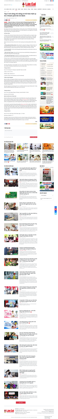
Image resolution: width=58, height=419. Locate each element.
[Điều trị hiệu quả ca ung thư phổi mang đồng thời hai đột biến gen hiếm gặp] (11, 373)
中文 (48, 0)
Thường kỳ (47, 167)
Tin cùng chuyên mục (9, 166)
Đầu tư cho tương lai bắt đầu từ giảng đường (49, 93)
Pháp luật (25, 9)
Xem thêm (21, 402)
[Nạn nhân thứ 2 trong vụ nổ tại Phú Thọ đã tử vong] (43, 78)
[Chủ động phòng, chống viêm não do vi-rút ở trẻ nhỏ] (11, 325)
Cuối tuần (51, 167)
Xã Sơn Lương (44, 75)
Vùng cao (42, 167)
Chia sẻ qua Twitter (6, 20)
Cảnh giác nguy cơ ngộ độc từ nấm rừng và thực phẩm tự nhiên (27, 235)
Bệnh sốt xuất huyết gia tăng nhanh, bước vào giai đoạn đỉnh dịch (35, 151)
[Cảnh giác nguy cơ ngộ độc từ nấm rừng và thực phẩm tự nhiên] (11, 238)
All (53, 9)
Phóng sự (35, 9)
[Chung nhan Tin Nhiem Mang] (49, 417)
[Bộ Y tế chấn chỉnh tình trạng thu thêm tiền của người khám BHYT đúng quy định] (11, 359)
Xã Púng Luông (50, 68)
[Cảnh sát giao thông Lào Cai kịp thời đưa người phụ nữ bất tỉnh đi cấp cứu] (11, 290)
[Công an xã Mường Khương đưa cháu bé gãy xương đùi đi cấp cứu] (11, 251)
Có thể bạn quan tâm (8, 141)
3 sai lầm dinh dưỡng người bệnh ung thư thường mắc (22, 151)
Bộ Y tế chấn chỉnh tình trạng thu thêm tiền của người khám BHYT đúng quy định (27, 357)
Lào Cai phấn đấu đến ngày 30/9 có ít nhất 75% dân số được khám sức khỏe (44, 33)
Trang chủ (5, 9)
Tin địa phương (43, 61)
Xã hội (16, 9)
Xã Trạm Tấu (50, 70)
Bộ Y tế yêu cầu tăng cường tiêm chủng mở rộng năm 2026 (45, 40)
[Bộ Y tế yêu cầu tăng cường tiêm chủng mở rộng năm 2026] (22, 157)
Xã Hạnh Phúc (44, 72)
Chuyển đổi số (40, 9)
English (46, 0)
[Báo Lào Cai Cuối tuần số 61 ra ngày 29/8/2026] (47, 174)
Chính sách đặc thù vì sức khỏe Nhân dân (45, 29)
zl (53, 0)
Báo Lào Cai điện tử (29, 5)
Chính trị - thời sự (9, 9)
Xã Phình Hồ (50, 72)
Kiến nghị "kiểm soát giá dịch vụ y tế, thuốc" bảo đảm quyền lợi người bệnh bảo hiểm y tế (48, 162)
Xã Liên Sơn (44, 73)
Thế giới (32, 9)
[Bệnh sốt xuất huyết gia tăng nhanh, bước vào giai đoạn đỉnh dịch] (35, 146)
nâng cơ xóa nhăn (24, 104)
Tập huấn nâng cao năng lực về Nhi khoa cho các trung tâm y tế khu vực (45, 37)
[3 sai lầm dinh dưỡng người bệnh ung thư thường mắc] (22, 146)
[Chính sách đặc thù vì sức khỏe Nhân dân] (10, 157)
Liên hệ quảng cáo (25, 0)
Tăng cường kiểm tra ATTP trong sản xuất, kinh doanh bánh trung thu (47, 151)
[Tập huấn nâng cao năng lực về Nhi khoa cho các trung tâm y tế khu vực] (11, 183)
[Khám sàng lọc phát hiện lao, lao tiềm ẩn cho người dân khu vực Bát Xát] (11, 206)
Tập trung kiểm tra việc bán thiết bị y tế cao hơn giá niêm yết (28, 214)
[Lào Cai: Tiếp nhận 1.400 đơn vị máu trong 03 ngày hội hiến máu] (11, 395)
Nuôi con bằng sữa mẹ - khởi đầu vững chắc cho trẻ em (27, 311)
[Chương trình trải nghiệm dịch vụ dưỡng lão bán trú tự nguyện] (11, 385)
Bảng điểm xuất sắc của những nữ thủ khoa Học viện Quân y (49, 83)
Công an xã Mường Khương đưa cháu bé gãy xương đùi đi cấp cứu (27, 248)
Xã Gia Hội (49, 73)
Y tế (8, 11)
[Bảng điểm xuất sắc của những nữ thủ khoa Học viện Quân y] (43, 83)
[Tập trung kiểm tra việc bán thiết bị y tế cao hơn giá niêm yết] (11, 217)
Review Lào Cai (45, 9)
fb (50, 0)
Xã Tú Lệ (43, 70)
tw (56, 213)
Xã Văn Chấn (50, 75)
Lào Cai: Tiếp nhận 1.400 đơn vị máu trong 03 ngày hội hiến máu (28, 392)
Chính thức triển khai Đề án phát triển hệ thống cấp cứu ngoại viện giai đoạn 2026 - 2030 (27, 273)
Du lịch (22, 9)
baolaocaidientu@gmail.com (21, 413)
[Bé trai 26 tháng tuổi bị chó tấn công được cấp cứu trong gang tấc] (11, 227)
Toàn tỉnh (43, 66)
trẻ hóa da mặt (25, 99)
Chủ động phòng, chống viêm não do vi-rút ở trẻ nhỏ (27, 322)
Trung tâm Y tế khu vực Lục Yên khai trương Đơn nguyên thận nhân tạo (28, 301)
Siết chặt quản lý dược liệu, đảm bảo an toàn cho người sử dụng (28, 345)
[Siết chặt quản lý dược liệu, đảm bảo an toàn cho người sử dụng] (11, 348)
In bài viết (7, 20)
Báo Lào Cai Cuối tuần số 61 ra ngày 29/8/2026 (46, 177)
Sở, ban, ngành (50, 64)
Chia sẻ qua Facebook (5, 20)
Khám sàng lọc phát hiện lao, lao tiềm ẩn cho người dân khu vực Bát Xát (27, 204)
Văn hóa (19, 9)
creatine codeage (45, 198)
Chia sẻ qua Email (9, 20)
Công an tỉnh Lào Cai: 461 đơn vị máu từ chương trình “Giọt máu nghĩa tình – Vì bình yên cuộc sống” (28, 260)
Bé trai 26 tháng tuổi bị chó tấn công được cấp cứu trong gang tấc (28, 224)
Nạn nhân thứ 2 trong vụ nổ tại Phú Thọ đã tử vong (49, 78)
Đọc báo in (48, 9)
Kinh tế (13, 9)
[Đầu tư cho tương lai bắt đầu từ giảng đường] (43, 93)
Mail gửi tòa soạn (18, 0)
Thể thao (29, 9)
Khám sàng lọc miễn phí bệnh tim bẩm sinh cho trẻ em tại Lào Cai (45, 26)
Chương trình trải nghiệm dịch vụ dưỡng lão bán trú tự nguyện (27, 382)
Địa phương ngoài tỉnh (44, 64)
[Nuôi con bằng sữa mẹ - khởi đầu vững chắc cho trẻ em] (11, 314)
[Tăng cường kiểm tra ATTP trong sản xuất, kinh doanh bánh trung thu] (48, 146)
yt (51, 0)
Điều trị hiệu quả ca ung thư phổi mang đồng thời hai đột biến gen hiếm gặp (27, 371)
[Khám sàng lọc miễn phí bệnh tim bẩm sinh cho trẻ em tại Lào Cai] (47, 20)
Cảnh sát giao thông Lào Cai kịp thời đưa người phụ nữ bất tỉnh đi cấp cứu (28, 288)
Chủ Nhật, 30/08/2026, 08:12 (9, 0)
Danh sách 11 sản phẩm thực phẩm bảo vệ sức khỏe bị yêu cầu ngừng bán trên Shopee (9, 151)
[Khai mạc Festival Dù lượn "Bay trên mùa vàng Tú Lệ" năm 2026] (43, 88)
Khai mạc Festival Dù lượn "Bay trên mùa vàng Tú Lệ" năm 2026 (49, 89)
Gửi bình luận (34, 137)
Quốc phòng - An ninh (22, 250)
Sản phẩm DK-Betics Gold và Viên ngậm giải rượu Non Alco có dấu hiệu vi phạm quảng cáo (28, 193)
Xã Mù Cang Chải (44, 68)
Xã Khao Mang (50, 66)
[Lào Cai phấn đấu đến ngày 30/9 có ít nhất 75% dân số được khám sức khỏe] (11, 171)
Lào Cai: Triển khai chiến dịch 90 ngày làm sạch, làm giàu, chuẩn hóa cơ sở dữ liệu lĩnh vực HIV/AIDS (28, 334)
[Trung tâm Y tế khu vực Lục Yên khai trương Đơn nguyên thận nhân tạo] (11, 303)
